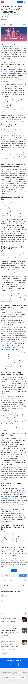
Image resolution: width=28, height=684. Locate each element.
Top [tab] (3, 614)
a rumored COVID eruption (11, 231)
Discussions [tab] (12, 614)
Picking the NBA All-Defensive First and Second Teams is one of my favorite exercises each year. (9, 645)
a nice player (13, 416)
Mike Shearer (4, 19)
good (8, 73)
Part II (8, 55)
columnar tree (11, 71)
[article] (14, 621)
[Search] (25, 614)
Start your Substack (10, 677)
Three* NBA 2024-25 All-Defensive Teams (8, 642)
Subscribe (19, 2)
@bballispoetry (15, 565)
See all (4, 653)
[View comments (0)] (7, 24)
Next (23, 585)
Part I (2, 55)
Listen (24, 20)
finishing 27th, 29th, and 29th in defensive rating (13, 255)
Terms (19, 672)
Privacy (15, 672)
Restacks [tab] (11, 595)
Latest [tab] (6, 614)
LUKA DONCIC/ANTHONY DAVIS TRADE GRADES (9, 629)
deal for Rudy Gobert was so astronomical (12, 495)
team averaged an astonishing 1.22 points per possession (12, 342)
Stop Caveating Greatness (9, 618)
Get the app (21, 677)
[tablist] (7, 595)
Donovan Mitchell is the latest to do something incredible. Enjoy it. (10, 620)
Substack (7, 681)
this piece (21, 359)
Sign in (25, 2)
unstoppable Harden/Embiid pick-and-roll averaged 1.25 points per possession (12, 348)
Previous (6, 585)
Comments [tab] (4, 595)
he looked (4, 73)
